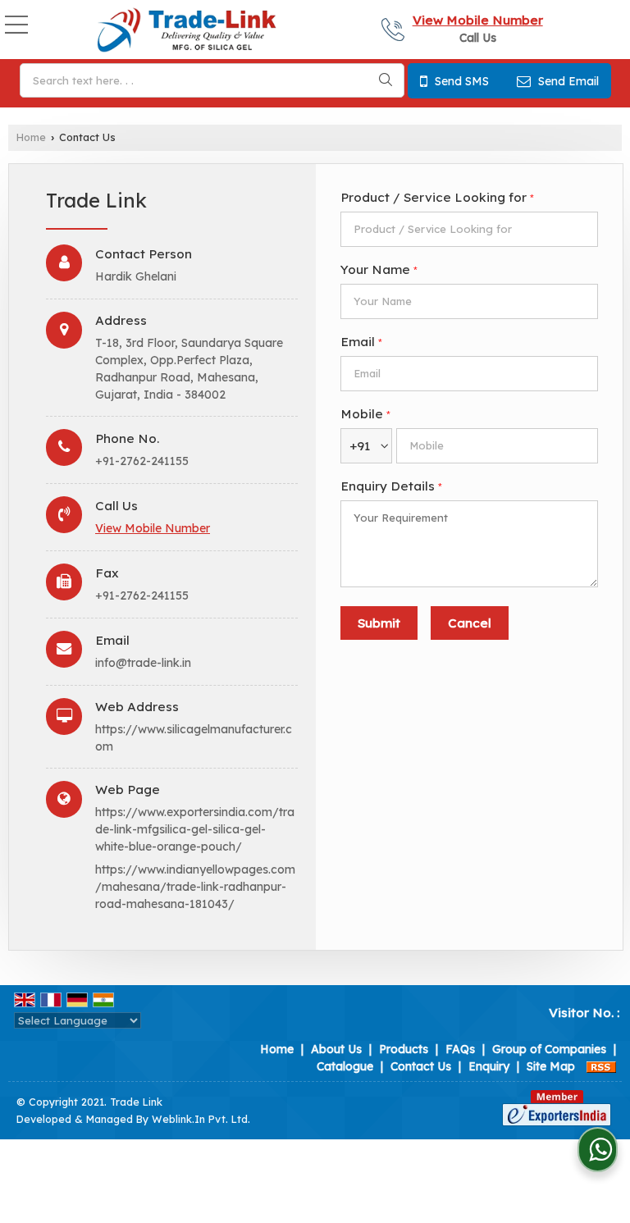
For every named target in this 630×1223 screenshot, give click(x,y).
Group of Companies (549, 1049)
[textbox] (212, 80)
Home (31, 137)
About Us (336, 1049)
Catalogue (345, 1066)
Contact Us (420, 1066)
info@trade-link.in (143, 662)
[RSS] (601, 1066)
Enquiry (488, 1066)
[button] (478, 20)
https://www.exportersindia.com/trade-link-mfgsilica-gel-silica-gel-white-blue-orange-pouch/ (194, 829)
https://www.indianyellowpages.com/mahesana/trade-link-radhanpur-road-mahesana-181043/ (195, 886)
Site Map (551, 1066)
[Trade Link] (186, 31)
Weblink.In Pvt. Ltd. (201, 1118)
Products (403, 1049)
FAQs (460, 1049)
